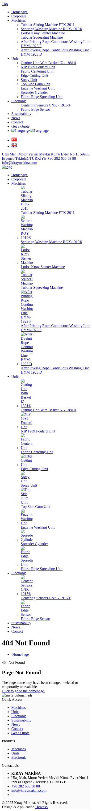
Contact (17, 122)
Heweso (41, 807)
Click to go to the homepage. (23, 691)
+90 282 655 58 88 (25, 786)
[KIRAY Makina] (7, 167)
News (15, 118)
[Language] (14, 140)
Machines (18, 20)
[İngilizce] (39, 131)
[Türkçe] (20, 131)
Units (15, 59)
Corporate (18, 16)
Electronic (18, 101)
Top (5, 4)
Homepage (19, 12)
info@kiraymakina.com (28, 790)
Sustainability (21, 114)
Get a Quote (20, 126)
